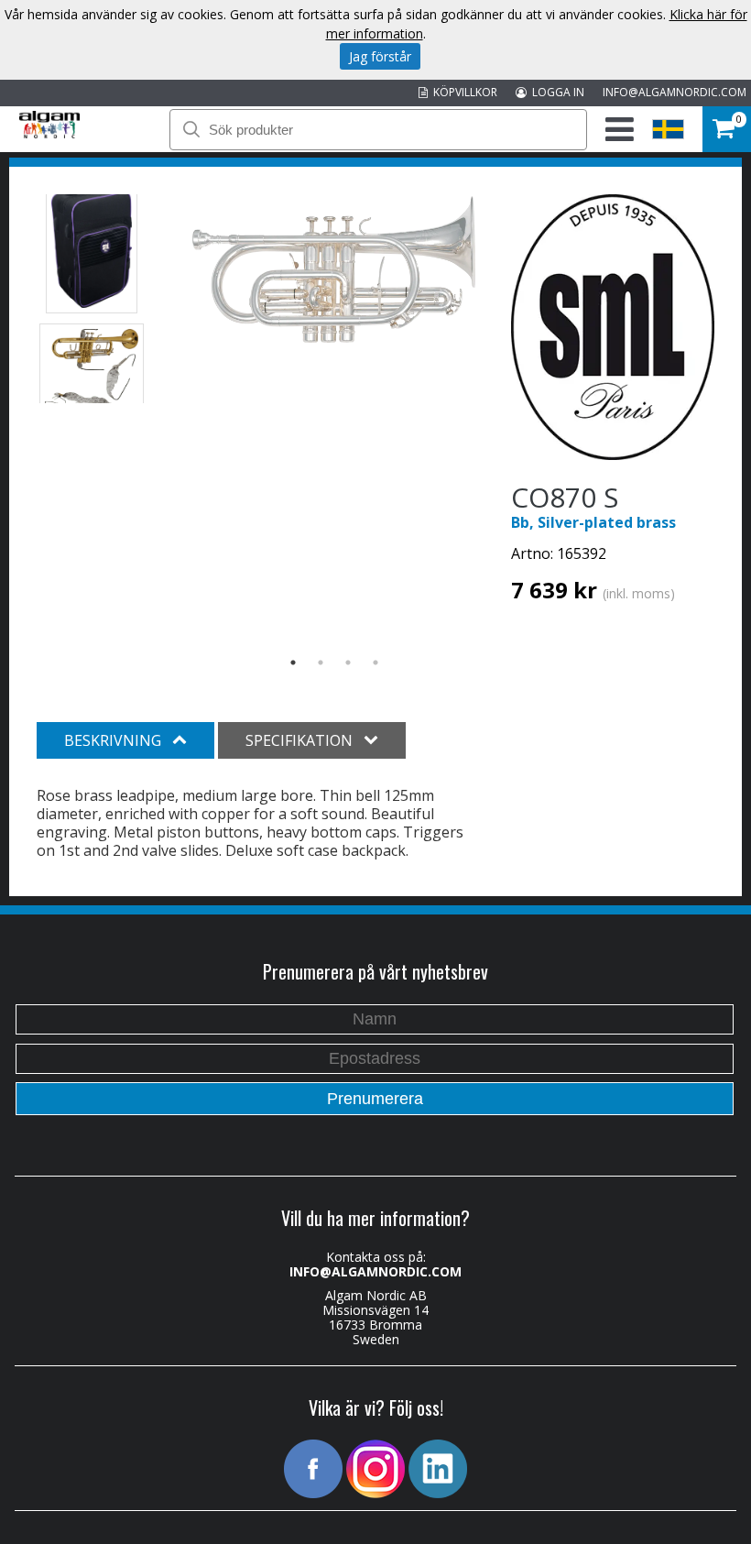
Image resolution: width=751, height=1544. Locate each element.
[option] (333, 269)
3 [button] (348, 662)
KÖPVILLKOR (462, 92)
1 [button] (293, 662)
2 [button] (320, 662)
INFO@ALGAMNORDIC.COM (674, 92)
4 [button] (375, 662)
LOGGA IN (555, 92)
